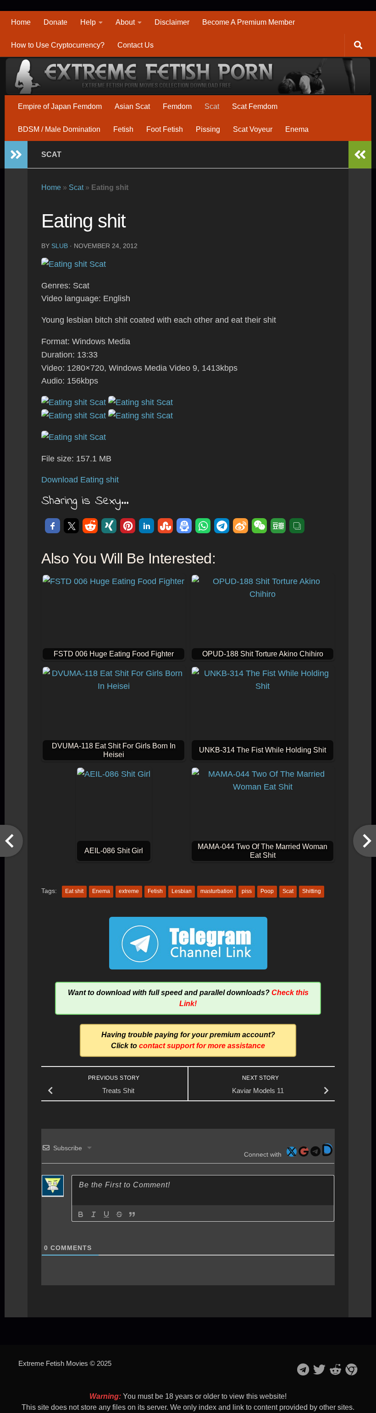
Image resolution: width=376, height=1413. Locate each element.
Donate (55, 22)
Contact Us (135, 45)
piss (247, 891)
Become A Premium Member (248, 22)
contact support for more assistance (202, 1046)
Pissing (208, 129)
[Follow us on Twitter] (319, 1369)
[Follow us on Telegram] (303, 1369)
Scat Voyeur (252, 129)
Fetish (123, 129)
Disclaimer (172, 22)
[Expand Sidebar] (16, 154)
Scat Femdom (254, 106)
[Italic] (93, 1214)
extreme (129, 891)
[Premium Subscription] (351, 1369)
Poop (267, 891)
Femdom (177, 106)
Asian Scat (132, 106)
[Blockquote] (132, 1214)
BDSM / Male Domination (59, 129)
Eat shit (74, 891)
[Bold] (80, 1214)
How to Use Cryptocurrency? (58, 45)
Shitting (311, 891)
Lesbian (181, 891)
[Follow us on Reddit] (335, 1369)
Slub (59, 245)
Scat (212, 106)
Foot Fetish (164, 129)
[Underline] (106, 1214)
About (125, 22)
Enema (297, 129)
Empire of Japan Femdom (60, 106)
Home (21, 22)
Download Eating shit (80, 479)
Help (88, 22)
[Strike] (119, 1214)
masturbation (216, 891)
